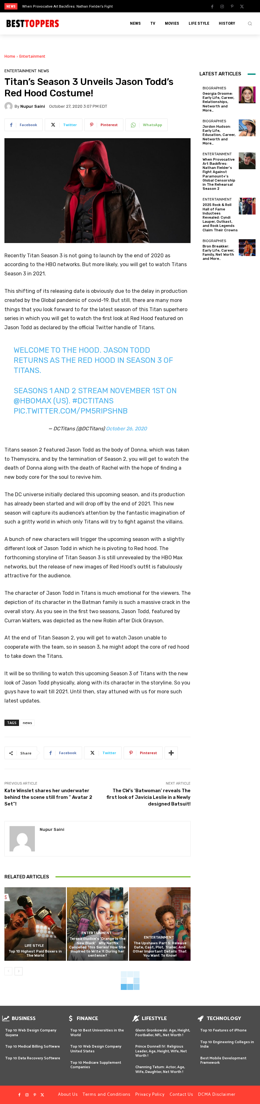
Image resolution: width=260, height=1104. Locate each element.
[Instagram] (222, 7)
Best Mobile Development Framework (223, 1060)
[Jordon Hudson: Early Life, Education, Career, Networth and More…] (247, 127)
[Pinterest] (232, 7)
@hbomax (32, 400)
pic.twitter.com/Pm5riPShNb (71, 411)
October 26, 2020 (126, 429)
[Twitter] (242, 7)
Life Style (34, 945)
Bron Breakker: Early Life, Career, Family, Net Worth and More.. (218, 252)
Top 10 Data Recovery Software (32, 1058)
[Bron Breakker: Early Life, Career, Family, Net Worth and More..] (247, 247)
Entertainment (32, 56)
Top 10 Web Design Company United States (95, 1048)
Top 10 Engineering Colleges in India (227, 1044)
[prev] (133, 6)
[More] (171, 753)
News (43, 71)
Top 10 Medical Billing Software (32, 1046)
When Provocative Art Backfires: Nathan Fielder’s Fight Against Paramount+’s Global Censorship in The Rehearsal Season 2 (219, 174)
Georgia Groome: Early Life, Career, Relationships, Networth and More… (218, 102)
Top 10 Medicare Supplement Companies (95, 1065)
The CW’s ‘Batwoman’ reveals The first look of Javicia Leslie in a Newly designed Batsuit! (149, 797)
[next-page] (19, 971)
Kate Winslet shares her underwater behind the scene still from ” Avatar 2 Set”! (48, 797)
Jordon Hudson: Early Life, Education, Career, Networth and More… (219, 135)
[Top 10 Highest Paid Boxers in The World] (35, 924)
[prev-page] (8, 971)
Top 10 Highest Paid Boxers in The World (35, 953)
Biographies (214, 88)
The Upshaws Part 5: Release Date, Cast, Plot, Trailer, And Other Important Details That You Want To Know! (160, 949)
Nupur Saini (32, 106)
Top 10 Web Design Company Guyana (30, 1032)
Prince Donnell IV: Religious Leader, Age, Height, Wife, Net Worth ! (161, 1051)
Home (9, 56)
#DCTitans (93, 400)
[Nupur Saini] (9, 106)
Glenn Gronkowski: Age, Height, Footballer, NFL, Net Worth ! (162, 1032)
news (27, 722)
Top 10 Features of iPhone (223, 1030)
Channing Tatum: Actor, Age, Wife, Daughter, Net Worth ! (160, 1069)
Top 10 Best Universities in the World (97, 1032)
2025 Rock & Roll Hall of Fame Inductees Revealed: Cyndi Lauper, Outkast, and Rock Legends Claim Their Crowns (220, 217)
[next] (143, 6)
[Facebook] (212, 7)
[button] (249, 23)
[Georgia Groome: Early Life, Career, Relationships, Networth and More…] (247, 95)
